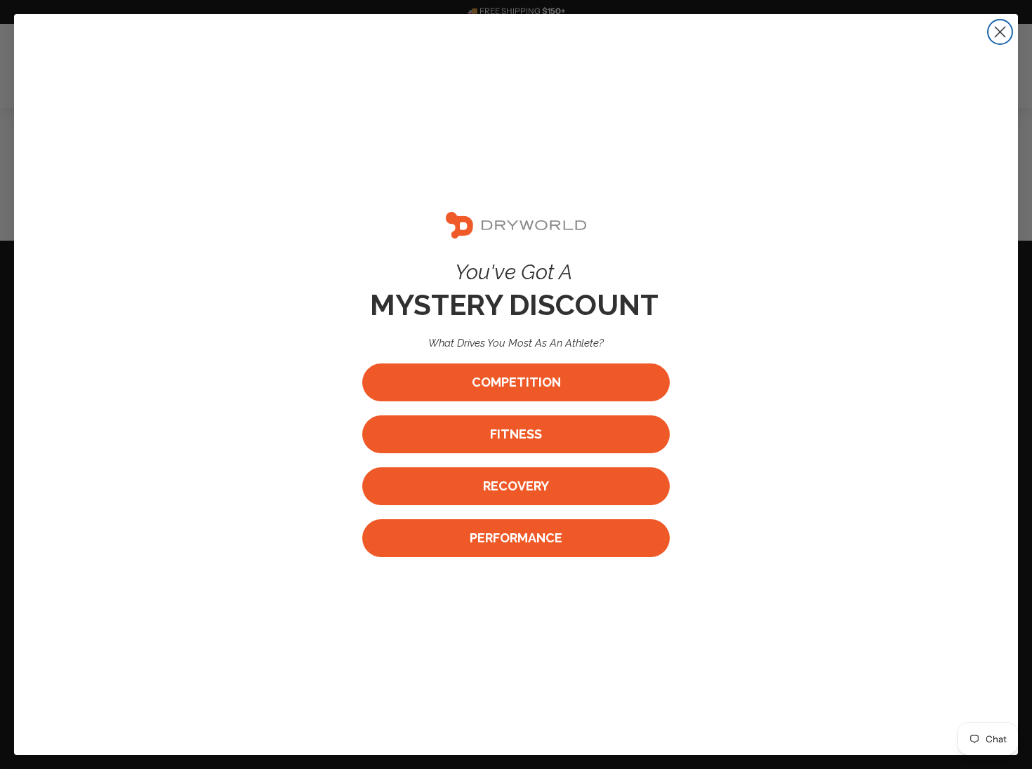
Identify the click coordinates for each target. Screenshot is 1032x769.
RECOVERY (516, 486)
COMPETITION (516, 382)
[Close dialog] (1000, 32)
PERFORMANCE (516, 537)
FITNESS (516, 434)
